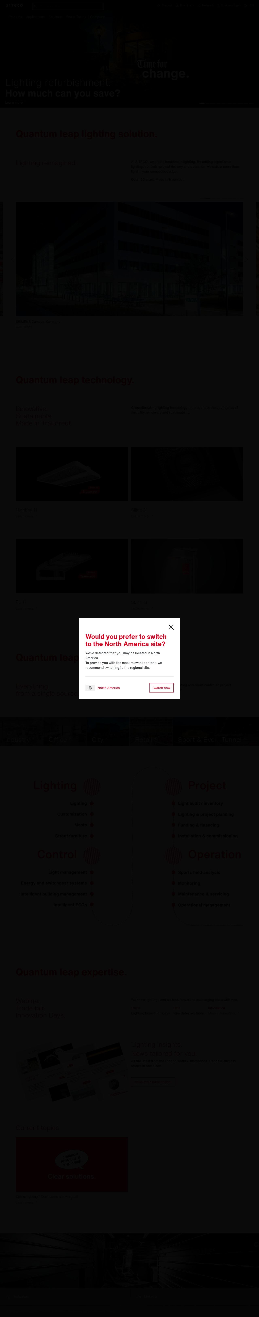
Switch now (161, 687)
